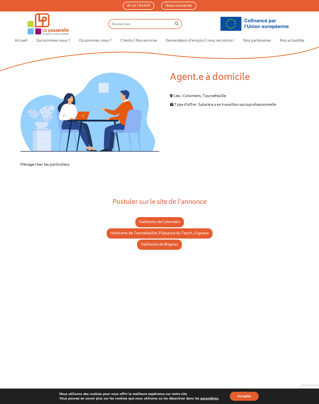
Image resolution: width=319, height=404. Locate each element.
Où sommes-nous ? (95, 41)
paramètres (209, 398)
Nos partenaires (257, 41)
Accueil (21, 41)
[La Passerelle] (47, 23)
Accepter (244, 396)
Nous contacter (178, 6)
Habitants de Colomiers (159, 222)
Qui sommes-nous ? (53, 41)
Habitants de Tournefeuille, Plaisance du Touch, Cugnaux (159, 233)
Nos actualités (292, 41)
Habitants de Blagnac (159, 245)
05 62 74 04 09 (138, 6)
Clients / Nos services (138, 41)
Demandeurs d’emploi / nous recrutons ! (200, 41)
